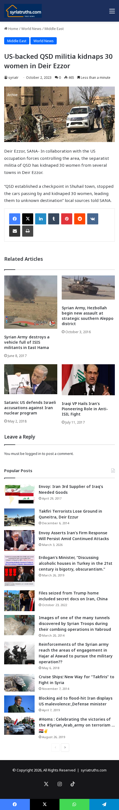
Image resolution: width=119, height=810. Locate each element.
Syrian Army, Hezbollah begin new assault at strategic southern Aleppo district (87, 315)
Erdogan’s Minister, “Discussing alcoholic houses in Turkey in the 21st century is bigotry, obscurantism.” (75, 563)
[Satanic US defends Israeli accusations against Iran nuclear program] (30, 379)
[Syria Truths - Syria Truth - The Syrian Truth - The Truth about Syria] (23, 11)
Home (12, 28)
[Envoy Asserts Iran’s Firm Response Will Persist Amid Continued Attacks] (19, 540)
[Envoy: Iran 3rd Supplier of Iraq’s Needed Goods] (19, 494)
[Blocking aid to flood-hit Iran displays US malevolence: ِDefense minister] (19, 704)
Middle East (54, 28)
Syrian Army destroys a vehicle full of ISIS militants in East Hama (27, 342)
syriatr (13, 77)
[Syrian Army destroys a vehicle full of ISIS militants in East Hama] (30, 302)
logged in (33, 453)
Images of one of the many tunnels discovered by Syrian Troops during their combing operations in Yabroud (75, 623)
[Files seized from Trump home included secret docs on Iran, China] (19, 600)
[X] (27, 218)
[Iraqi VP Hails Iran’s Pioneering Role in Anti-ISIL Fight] (88, 379)
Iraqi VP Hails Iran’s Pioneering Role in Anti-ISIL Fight (85, 409)
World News (31, 28)
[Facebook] (14, 218)
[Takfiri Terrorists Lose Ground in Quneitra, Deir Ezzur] (19, 517)
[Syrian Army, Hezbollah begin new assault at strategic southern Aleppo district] (88, 287)
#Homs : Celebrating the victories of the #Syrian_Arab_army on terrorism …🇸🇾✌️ (77, 725)
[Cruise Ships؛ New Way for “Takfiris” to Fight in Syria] (19, 683)
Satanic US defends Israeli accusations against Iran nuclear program (30, 408)
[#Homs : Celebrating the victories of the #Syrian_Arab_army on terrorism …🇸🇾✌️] (19, 726)
